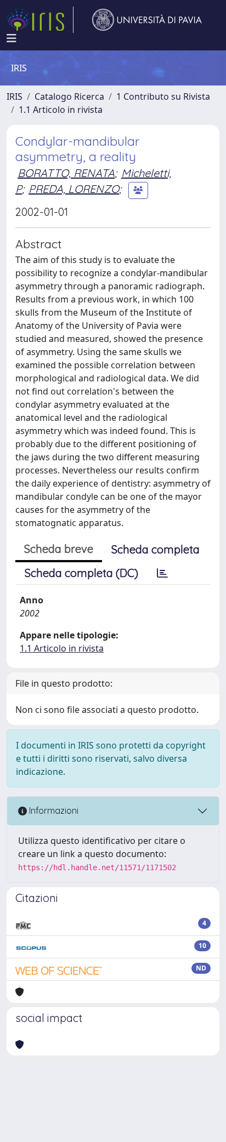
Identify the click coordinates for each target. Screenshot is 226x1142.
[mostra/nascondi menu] (11, 38)
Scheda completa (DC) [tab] (81, 573)
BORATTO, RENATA (66, 173)
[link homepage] (40, 20)
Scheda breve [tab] (58, 549)
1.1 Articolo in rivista (61, 110)
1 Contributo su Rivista (163, 96)
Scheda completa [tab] (155, 549)
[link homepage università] (147, 20)
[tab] (162, 573)
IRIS (14, 96)
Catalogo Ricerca (69, 96)
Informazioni (52, 810)
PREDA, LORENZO (74, 189)
